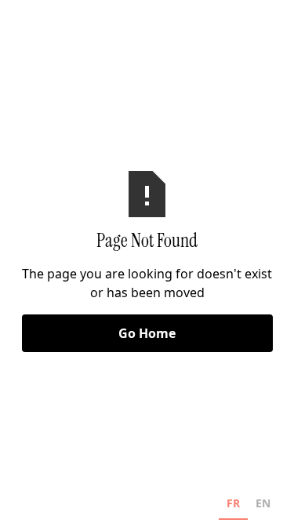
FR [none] (233, 503)
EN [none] (263, 503)
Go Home (147, 333)
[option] (263, 505)
